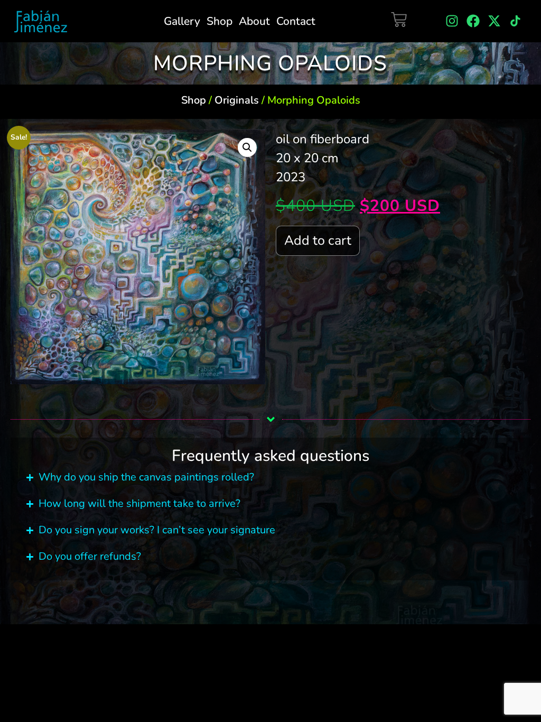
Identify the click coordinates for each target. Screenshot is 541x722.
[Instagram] (452, 21)
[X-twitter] (494, 21)
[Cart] (399, 19)
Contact (295, 21)
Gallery (182, 21)
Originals (236, 100)
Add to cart (317, 240)
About (254, 21)
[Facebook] (473, 21)
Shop (219, 21)
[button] (247, 147)
